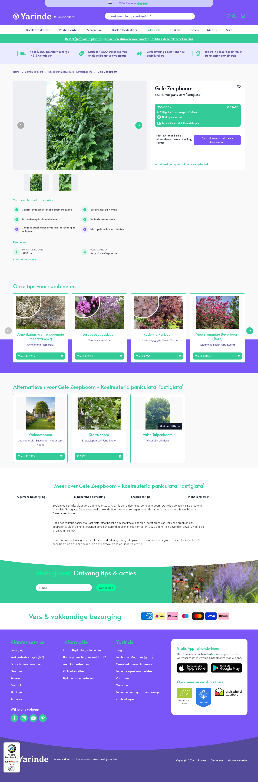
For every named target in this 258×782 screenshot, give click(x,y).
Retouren (16, 699)
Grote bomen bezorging (26, 664)
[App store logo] (192, 668)
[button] (243, 16)
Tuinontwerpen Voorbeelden (134, 671)
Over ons (16, 671)
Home (16, 72)
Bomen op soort (34, 72)
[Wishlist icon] (61, 300)
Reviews (15, 678)
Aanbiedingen (125, 699)
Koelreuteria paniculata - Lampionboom (70, 72)
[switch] (11, 769)
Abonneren (106, 588)
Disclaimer (217, 760)
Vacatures (122, 678)
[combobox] (150, 16)
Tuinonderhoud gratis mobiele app (138, 692)
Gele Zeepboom (107, 72)
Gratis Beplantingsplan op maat (84, 650)
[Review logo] (203, 697)
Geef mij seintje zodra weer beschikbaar (217, 140)
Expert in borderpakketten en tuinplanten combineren (223, 53)
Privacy (202, 760)
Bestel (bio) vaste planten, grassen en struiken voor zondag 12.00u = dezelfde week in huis (129, 39)
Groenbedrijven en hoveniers (134, 664)
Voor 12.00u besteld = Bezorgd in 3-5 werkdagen (49, 53)
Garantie (122, 685)
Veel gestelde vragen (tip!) (27, 657)
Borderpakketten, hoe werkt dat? (84, 657)
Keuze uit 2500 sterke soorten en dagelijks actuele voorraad (107, 53)
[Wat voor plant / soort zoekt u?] (108, 16)
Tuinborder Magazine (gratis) (135, 657)
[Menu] (18, 744)
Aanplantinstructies (76, 664)
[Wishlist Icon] (239, 86)
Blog (119, 650)
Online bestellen (73, 671)
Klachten (16, 692)
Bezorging (17, 650)
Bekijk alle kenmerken (25, 260)
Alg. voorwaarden (237, 760)
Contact (16, 685)
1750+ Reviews (126, 3)
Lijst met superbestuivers (79, 678)
